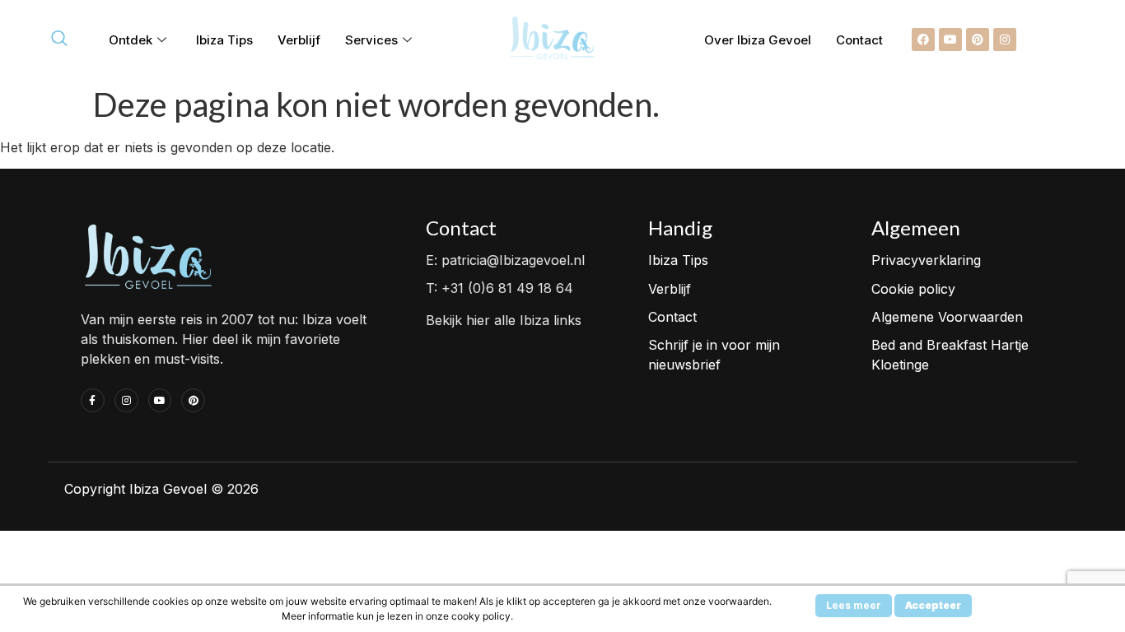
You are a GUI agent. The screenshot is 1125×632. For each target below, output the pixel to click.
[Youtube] (950, 39)
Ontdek (130, 40)
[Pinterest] (977, 39)
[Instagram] (1004, 39)
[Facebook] (923, 39)
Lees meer (853, 605)
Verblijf (299, 40)
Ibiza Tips (224, 40)
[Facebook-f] (93, 400)
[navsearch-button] (59, 39)
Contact (859, 40)
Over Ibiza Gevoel (757, 40)
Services (371, 40)
